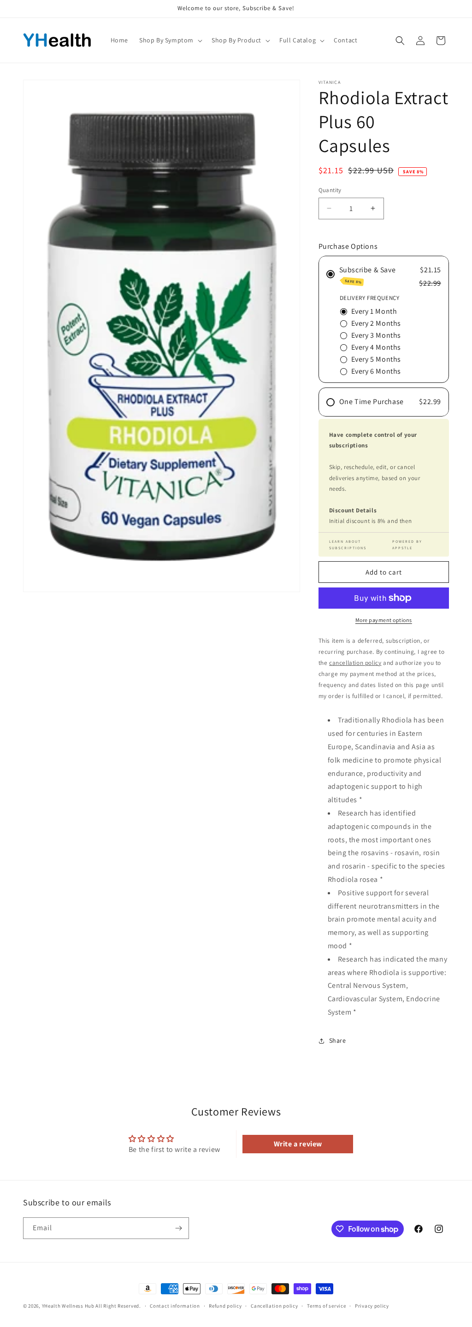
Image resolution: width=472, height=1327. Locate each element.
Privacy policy (372, 1306)
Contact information (175, 1306)
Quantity (330, 190)
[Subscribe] (178, 1228)
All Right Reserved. (118, 1306)
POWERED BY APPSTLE (407, 544)
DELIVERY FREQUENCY (370, 298)
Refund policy (225, 1306)
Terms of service (326, 1306)
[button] (170, 40)
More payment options (383, 620)
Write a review (298, 1144)
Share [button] (337, 1040)
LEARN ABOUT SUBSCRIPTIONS (347, 544)
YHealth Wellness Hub (68, 1306)
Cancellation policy (274, 1306)
